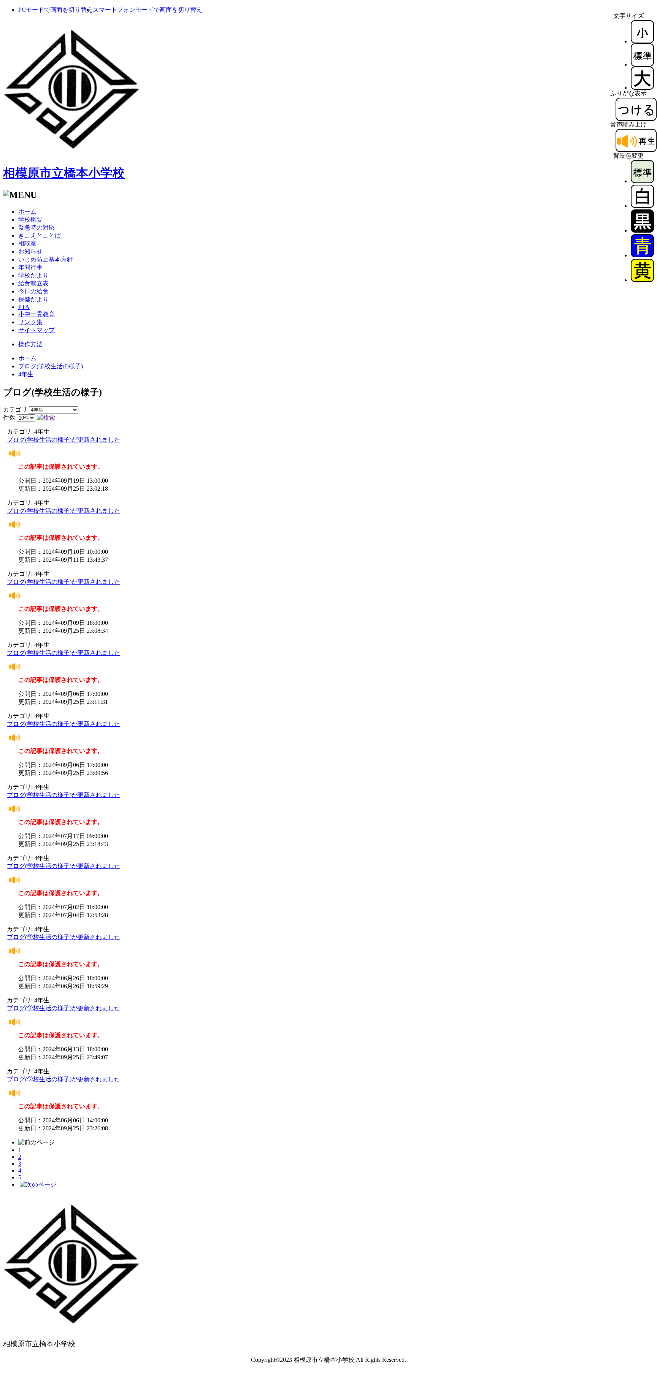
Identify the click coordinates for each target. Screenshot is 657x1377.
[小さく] (642, 41)
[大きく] (642, 87)
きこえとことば (39, 235)
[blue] (642, 255)
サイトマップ (36, 330)
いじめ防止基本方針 (45, 259)
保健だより (33, 299)
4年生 (25, 374)
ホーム (27, 211)
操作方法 (30, 344)
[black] (642, 230)
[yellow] (642, 280)
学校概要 (30, 219)
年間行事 (30, 267)
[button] (55, 9)
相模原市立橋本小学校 (64, 173)
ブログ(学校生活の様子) (50, 366)
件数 (9, 417)
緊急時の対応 (36, 227)
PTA (24, 307)
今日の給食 (33, 291)
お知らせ (30, 251)
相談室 (27, 243)
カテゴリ (15, 409)
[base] (642, 181)
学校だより (33, 275)
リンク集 (30, 322)
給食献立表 (33, 283)
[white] (642, 206)
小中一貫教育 (36, 314)
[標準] (642, 64)
